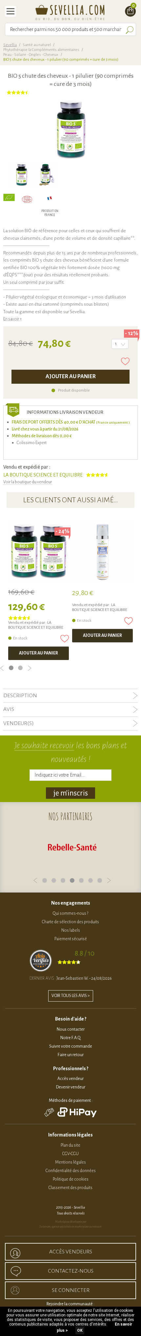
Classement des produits (70, 1187)
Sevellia (10, 45)
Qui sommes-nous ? (70, 913)
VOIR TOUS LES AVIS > (70, 995)
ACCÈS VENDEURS (70, 1252)
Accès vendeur (70, 1078)
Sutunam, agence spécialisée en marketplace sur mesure (70, 1226)
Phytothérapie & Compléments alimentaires (41, 50)
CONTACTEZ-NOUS (70, 1271)
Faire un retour (71, 1055)
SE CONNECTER (71, 1290)
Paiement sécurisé (70, 939)
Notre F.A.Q (70, 1038)
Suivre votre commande (70, 1046)
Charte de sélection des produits (70, 922)
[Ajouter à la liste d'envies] (125, 361)
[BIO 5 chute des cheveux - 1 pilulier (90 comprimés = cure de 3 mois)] (21, 174)
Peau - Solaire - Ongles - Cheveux (30, 55)
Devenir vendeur (70, 1087)
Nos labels (70, 930)
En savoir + (12, 319)
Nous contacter (71, 1029)
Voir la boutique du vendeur (27, 482)
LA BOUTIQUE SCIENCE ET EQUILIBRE (43, 474)
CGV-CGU (70, 1153)
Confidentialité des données (71, 1170)
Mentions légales (70, 1162)
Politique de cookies (71, 1179)
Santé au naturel (37, 45)
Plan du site (70, 1145)
